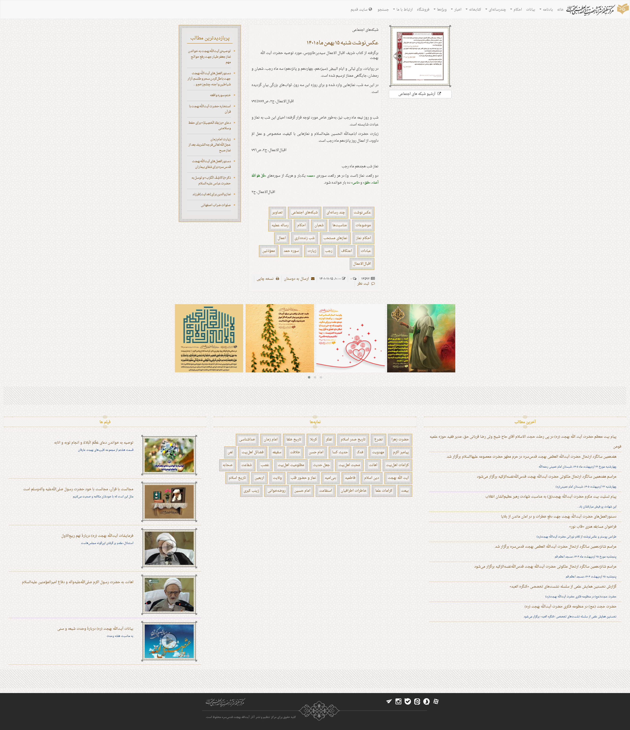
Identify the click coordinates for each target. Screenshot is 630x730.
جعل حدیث (321, 465)
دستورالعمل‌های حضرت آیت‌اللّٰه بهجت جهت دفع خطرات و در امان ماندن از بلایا (558, 516)
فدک (360, 452)
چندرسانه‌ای (497, 9)
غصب (265, 465)
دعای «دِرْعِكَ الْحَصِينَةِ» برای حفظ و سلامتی (209, 126)
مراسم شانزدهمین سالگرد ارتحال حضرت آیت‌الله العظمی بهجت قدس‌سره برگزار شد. (555, 546)
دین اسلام (371, 478)
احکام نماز (363, 238)
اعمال (282, 238)
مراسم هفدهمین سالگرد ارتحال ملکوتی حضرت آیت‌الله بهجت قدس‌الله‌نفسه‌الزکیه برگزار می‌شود (546, 476)
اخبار (457, 9)
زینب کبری (251, 490)
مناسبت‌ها (339, 225)
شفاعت (246, 465)
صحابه (228, 465)
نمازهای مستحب (335, 238)
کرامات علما (383, 490)
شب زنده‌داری (305, 238)
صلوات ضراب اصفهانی (216, 205)
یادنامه (547, 9)
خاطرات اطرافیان (353, 490)
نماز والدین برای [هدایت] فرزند (211, 194)
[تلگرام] (389, 701)
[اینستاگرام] (398, 701)
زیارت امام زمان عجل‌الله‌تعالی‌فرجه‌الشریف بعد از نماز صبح (210, 145)
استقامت (325, 490)
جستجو (383, 9)
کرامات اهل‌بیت (397, 465)
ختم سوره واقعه (220, 95)
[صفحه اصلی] (597, 10)
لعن (230, 452)
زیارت (312, 251)
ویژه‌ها (441, 9)
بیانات (530, 9)
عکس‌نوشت (362, 212)
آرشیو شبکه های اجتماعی (417, 94)
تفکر (329, 439)
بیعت (405, 490)
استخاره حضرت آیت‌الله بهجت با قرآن (210, 109)
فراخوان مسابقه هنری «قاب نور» (592, 526)
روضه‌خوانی (276, 490)
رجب (328, 251)
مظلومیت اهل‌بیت (291, 465)
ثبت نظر (363, 283)
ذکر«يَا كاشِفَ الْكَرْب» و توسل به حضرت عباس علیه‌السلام (211, 181)
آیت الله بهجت (398, 478)
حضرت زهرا (400, 439)
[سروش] (426, 701)
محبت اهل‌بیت (349, 465)
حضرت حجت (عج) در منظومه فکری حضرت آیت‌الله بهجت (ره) (570, 606)
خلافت (295, 452)
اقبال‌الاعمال (362, 264)
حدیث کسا (340, 452)
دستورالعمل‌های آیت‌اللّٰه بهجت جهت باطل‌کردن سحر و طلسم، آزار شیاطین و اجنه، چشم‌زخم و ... (209, 78)
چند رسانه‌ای (336, 212)
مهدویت (378, 452)
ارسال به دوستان (297, 279)
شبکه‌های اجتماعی (304, 212)
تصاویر (277, 212)
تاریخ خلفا (293, 439)
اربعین (259, 478)
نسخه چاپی (266, 279)
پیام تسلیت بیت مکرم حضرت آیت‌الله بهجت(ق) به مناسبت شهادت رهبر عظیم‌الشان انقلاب (550, 496)
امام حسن (316, 452)
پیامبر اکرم (401, 452)
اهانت (373, 465)
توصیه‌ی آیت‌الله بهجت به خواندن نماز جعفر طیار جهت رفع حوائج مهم (209, 56)
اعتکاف (346, 251)
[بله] (407, 701)
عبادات (366, 251)
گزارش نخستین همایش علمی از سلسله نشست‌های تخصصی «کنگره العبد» (563, 586)
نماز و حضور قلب (303, 478)
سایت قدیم (359, 9)
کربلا (313, 439)
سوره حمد (291, 251)
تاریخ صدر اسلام (353, 439)
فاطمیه (350, 478)
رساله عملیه (280, 225)
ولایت (277, 478)
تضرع (378, 439)
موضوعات (363, 225)
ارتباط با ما (404, 9)
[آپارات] (436, 701)
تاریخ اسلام (237, 478)
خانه (560, 9)
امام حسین (302, 490)
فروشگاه (423, 9)
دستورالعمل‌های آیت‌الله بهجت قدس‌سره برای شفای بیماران (211, 164)
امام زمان (271, 439)
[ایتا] (417, 701)
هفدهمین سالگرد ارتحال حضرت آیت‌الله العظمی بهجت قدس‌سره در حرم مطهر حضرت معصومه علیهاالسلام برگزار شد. (531, 456)
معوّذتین (268, 251)
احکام (517, 9)
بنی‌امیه (330, 478)
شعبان (319, 225)
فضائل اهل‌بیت (253, 452)
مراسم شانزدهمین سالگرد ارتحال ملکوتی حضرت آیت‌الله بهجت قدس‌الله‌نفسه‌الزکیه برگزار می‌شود (545, 566)
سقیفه (276, 452)
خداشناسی (247, 439)
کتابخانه (474, 9)
